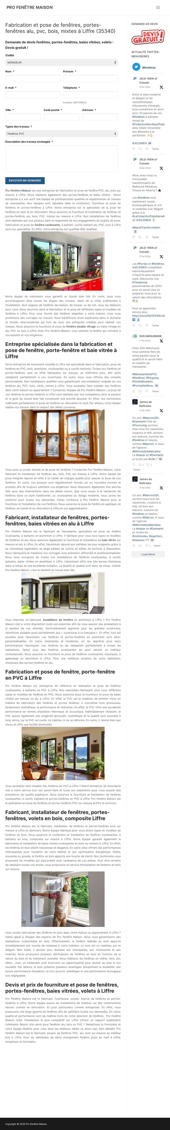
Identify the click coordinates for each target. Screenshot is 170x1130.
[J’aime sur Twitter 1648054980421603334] (147, 325)
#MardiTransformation (146, 227)
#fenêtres (138, 440)
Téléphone (71, 87)
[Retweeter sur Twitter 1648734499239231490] (141, 149)
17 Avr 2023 (144, 256)
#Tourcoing (139, 425)
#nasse (140, 455)
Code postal (53, 110)
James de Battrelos (145, 403)
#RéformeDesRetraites (146, 451)
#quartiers (155, 536)
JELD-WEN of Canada (148, 80)
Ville (9, 110)
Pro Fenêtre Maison (30, 7)
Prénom (69, 71)
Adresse (89, 110)
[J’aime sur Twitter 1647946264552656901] (147, 391)
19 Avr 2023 (144, 87)
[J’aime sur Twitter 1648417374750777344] (147, 237)
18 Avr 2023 (144, 168)
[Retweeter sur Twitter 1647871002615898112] (141, 545)
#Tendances (139, 282)
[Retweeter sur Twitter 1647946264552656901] (141, 391)
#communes (140, 536)
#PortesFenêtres (142, 385)
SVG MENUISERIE (150, 336)
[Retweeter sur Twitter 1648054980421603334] (141, 325)
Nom (9, 71)
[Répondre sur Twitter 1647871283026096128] (134, 464)
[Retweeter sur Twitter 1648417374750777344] (141, 237)
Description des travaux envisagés (29, 141)
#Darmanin (139, 421)
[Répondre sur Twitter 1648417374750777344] (134, 237)
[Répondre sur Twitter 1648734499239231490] (134, 149)
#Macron (148, 444)
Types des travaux (18, 126)
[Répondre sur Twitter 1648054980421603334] (134, 325)
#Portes (142, 263)
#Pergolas (152, 377)
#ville (152, 459)
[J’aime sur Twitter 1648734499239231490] (147, 149)
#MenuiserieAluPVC (144, 374)
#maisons (138, 540)
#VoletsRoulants (142, 381)
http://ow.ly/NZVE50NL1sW (149, 315)
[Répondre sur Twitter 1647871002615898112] (134, 545)
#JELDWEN (139, 143)
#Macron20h (151, 417)
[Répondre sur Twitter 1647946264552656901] (134, 391)
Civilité (9, 55)
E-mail (10, 87)
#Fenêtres (138, 116)
